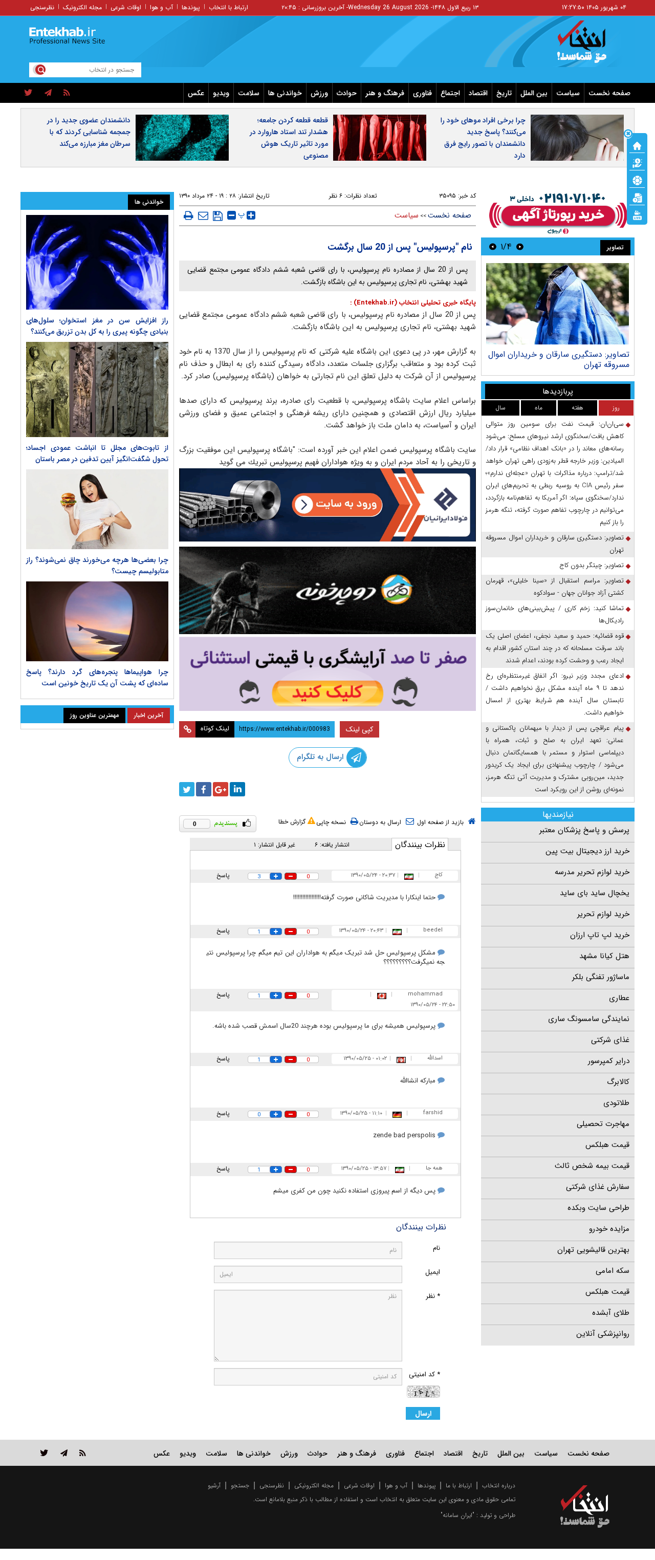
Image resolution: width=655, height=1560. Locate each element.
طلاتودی (616, 1103)
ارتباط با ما (459, 1485)
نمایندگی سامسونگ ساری (588, 1019)
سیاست (568, 93)
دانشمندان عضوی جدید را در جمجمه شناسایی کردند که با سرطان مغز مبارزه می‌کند (88, 132)
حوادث (347, 93)
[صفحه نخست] (637, 145)
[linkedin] (237, 789)
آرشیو (214, 1485)
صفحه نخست (609, 93)
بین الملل (534, 93)
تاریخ (504, 93)
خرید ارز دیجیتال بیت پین (587, 851)
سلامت (248, 93)
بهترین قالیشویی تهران (593, 1250)
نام (436, 1248)
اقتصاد (478, 93)
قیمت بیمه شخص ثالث (592, 1166)
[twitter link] (44, 1453)
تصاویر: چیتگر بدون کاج (591, 565)
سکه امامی (612, 1271)
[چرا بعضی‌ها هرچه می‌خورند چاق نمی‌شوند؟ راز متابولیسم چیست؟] (97, 509)
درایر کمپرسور (608, 1061)
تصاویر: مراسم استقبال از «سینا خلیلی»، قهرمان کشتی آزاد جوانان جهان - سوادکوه (560, 359)
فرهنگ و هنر (384, 93)
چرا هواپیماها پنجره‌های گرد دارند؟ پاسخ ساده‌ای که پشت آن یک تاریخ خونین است (97, 677)
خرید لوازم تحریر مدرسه (592, 872)
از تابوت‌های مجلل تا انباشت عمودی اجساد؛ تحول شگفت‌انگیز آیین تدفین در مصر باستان (97, 453)
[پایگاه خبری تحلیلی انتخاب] (590, 46)
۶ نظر (335, 196)
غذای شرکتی (610, 1040)
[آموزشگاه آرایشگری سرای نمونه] (327, 674)
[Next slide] (492, 246)
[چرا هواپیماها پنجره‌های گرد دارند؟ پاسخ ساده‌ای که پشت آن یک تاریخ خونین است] (97, 621)
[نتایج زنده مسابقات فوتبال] (637, 214)
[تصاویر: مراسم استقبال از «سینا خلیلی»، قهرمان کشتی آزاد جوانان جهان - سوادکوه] (557, 303)
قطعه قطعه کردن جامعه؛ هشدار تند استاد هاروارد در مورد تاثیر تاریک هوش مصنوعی (289, 138)
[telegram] (48, 93)
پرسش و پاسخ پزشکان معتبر (584, 830)
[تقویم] (637, 197)
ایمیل (432, 1272)
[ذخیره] (218, 216)
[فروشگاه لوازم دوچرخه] (327, 590)
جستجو (240, 1485)
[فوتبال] (637, 179)
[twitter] (28, 93)
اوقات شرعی (126, 7)
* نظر (433, 1296)
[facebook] (203, 789)
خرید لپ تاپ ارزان (599, 935)
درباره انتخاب (498, 1485)
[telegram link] (64, 1453)
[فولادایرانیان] (327, 504)
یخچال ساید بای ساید (594, 893)
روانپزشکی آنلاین (602, 1334)
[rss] (67, 93)
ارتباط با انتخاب (228, 7)
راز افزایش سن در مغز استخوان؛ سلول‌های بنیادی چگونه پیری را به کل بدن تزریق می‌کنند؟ (97, 326)
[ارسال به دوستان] (203, 215)
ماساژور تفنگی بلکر (600, 977)
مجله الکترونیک (82, 7)
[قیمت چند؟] (637, 162)
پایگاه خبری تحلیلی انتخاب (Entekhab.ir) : (413, 302)
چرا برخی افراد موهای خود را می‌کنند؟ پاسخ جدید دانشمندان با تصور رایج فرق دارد (483, 138)
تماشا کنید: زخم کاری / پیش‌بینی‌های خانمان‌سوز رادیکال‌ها (555, 614)
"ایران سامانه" (457, 1515)
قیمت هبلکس (607, 1145)
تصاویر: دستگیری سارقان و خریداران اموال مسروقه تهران (555, 543)
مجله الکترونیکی (314, 1485)
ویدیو (221, 93)
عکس (196, 93)
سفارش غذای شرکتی (597, 1187)
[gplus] (220, 789)
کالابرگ (618, 1082)
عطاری (619, 998)
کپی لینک (359, 729)
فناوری (422, 93)
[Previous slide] (519, 246)
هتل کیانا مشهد (604, 956)
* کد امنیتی (424, 1374)
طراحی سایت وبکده (598, 1208)
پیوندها (191, 7)
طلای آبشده (610, 1313)
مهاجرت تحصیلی (603, 1124)
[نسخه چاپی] (188, 215)
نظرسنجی (42, 7)
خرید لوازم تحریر (603, 914)
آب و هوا (161, 7)
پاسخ (223, 875)
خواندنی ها (285, 93)
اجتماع (450, 93)
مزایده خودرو (609, 1229)
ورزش (319, 93)
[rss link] (83, 1453)
